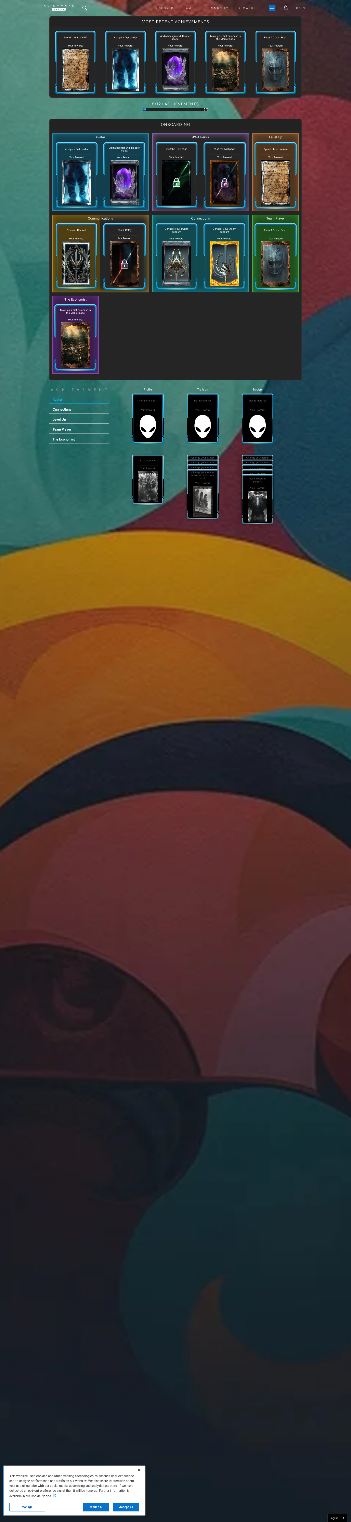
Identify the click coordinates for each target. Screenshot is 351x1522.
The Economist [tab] (64, 439)
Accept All (126, 1507)
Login (300, 8)
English (334, 1518)
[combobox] (337, 1518)
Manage (27, 1507)
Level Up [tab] (59, 419)
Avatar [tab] (57, 399)
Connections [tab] (62, 409)
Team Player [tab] (62, 429)
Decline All (96, 1507)
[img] (85, 8)
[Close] (138, 1470)
